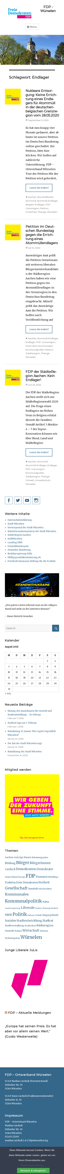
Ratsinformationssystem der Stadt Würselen (32, 531)
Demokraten (26, 869)
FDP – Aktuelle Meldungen (29, 1013)
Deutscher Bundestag (19, 549)
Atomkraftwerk (45, 197)
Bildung (10, 863)
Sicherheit (31, 212)
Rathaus (31, 915)
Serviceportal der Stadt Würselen (25, 527)
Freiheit (44, 882)
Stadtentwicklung (29, 920)
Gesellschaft (16, 888)
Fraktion (10, 882)
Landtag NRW (15, 542)
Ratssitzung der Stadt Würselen (25, 751)
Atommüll (31, 200)
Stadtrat (48, 920)
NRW (8, 915)
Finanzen (41, 876)
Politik (20, 914)
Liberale (28, 908)
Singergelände (50, 915)
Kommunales (45, 346)
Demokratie (45, 869)
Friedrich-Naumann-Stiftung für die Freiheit (31, 561)
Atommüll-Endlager (47, 200)
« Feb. (8, 693)
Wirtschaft (30, 930)
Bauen (27, 857)
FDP (48, 204)
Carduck (10, 869)
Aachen (32, 197)
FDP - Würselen (48, 9)
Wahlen (18, 931)
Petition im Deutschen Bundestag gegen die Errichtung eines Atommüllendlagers (42, 235)
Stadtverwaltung (14, 925)
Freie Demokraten (27, 882)
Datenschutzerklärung (20, 520)
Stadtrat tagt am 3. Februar (22, 722)
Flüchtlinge (53, 877)
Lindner (38, 908)
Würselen (52, 212)
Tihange (42, 212)
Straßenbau (30, 925)
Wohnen (44, 931)
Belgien (30, 204)
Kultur (46, 901)
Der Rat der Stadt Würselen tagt (25, 743)
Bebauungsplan (40, 857)
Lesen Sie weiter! (39, 187)
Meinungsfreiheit (50, 908)
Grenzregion (32, 208)
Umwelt (30, 480)
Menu (33, 26)
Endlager (40, 204)
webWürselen (15, 538)
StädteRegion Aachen (19, 535)
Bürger (22, 862)
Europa (21, 877)
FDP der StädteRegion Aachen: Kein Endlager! (41, 376)
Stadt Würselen (16, 523)
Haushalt (33, 888)
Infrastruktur (45, 888)
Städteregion (33, 353)
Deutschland (11, 877)
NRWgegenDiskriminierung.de (24, 557)
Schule (38, 915)
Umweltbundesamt (18, 546)
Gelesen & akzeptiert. (33, 1170)
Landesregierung (12, 908)
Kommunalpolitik (35, 349)
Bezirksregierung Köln (20, 553)
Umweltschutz (42, 480)
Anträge (18, 857)
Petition (44, 208)
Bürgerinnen (40, 863)
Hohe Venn (31, 346)
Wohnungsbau (12, 938)
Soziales (10, 920)
